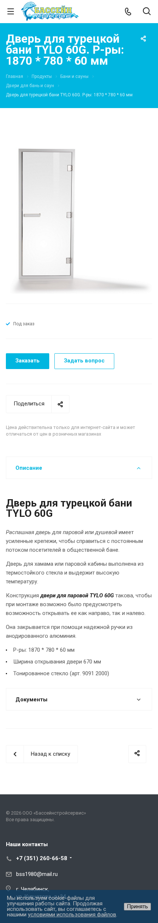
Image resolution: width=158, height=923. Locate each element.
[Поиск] (147, 12)
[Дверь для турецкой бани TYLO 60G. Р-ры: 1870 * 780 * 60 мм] (79, 220)
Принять (137, 906)
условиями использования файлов (72, 914)
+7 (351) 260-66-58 (41, 858)
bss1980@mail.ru (37, 874)
